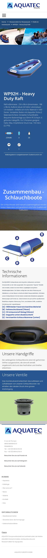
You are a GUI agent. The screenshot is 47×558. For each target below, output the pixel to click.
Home (4, 22)
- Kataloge (5, 484)
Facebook (15, 455)
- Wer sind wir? (7, 488)
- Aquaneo (5, 480)
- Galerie (5, 496)
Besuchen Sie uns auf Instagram (15, 461)
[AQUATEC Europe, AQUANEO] (23, 5)
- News (4, 492)
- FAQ (4, 503)
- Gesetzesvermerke (9, 516)
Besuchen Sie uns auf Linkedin (14, 466)
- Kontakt (5, 499)
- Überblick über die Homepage (13, 520)
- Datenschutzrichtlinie (9, 523)
